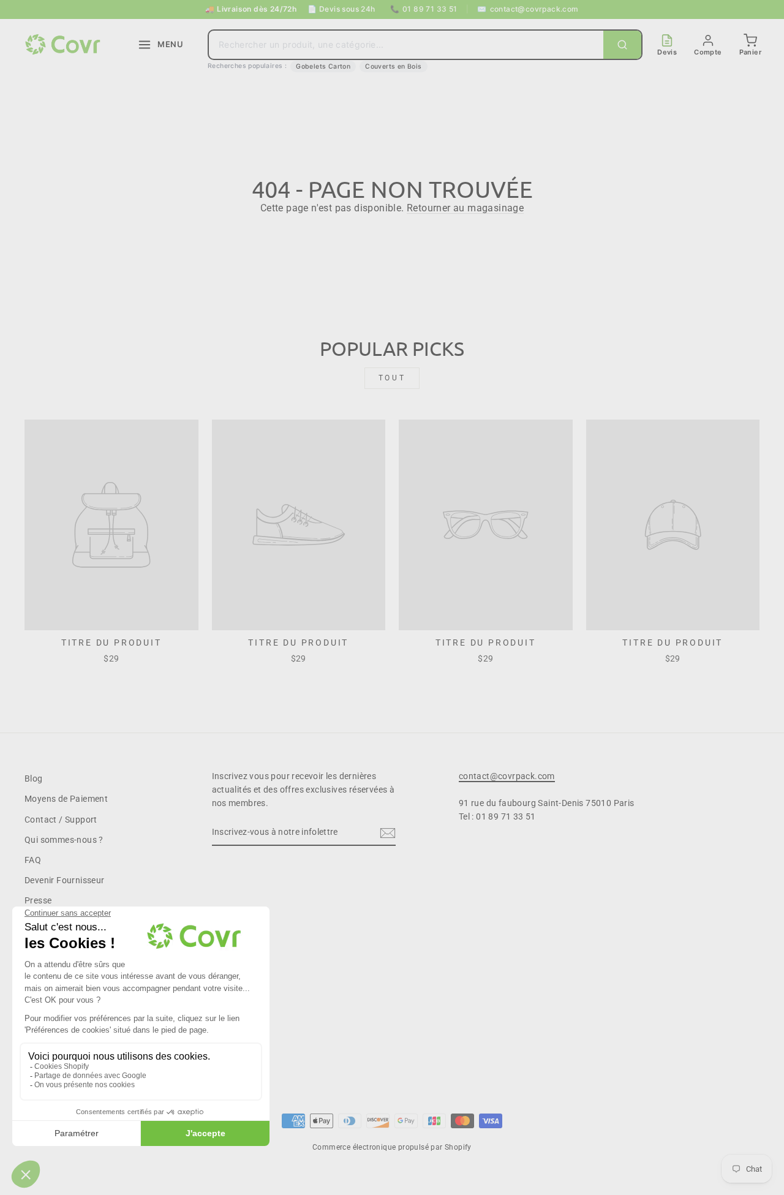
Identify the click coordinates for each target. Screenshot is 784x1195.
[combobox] (406, 45)
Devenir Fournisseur (64, 880)
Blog (33, 778)
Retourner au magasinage (465, 208)
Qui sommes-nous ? (64, 840)
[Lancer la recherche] (622, 45)
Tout (392, 378)
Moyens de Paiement (66, 799)
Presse (37, 900)
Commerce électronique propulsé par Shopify (392, 1147)
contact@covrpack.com (527, 8)
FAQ (32, 860)
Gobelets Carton (323, 66)
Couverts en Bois (393, 66)
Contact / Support (60, 819)
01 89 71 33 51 (424, 8)
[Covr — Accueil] (64, 44)
